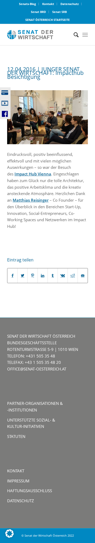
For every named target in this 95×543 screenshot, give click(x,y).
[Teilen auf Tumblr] (53, 275)
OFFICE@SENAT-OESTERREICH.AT (36, 369)
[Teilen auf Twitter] (22, 275)
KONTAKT (15, 470)
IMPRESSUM (18, 480)
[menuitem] (27, 4)
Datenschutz (69, 4)
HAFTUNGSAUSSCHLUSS (29, 490)
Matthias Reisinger (31, 200)
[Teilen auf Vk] (63, 275)
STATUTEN (16, 436)
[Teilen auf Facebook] (12, 275)
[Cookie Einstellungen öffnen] (9, 536)
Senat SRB (59, 12)
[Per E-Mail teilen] (83, 275)
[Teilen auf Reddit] (73, 275)
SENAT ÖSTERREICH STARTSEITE (47, 20)
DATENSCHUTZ (20, 500)
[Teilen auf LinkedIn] (43, 275)
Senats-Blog (27, 4)
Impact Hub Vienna (33, 174)
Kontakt (48, 4)
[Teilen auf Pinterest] (32, 275)
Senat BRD (38, 12)
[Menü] (85, 34)
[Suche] (73, 34)
